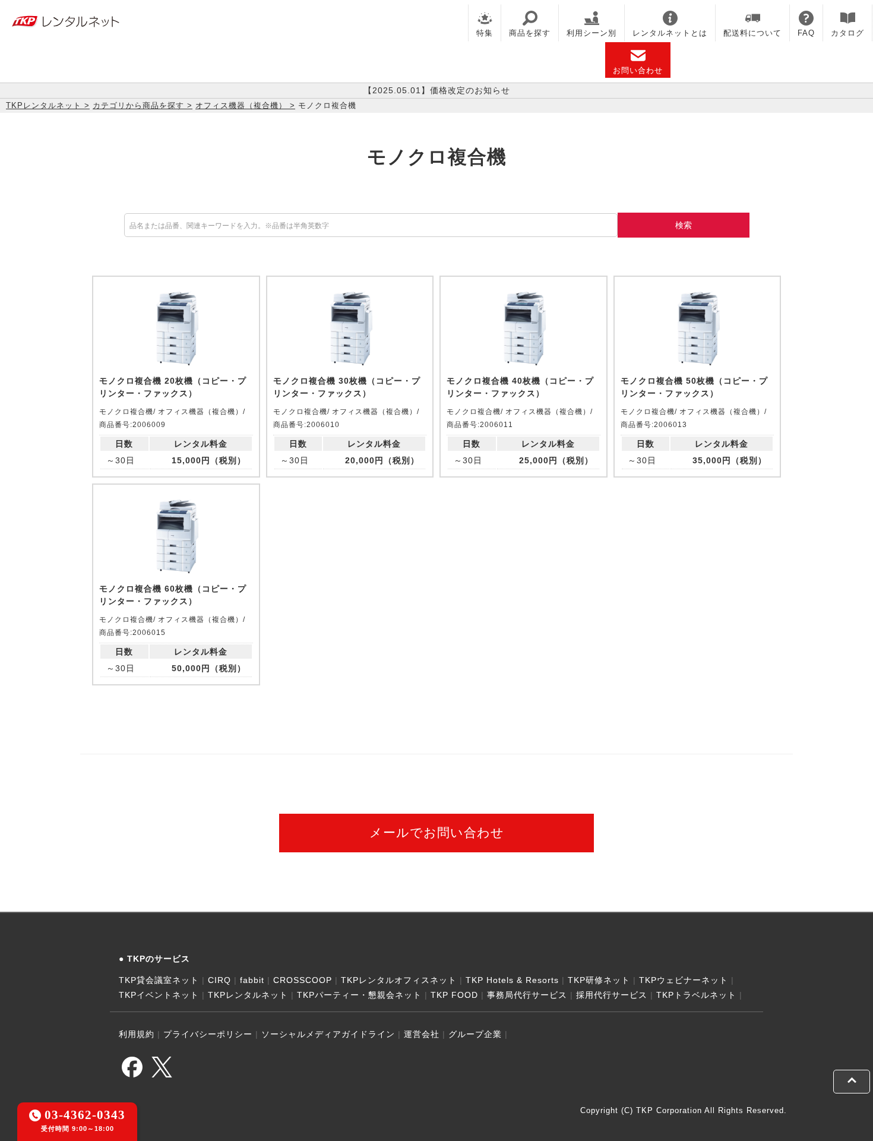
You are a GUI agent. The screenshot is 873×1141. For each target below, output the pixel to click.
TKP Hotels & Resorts (512, 980)
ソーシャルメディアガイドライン (328, 1034)
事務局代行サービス (527, 995)
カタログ (847, 33)
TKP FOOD (454, 995)
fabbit (252, 980)
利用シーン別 (591, 33)
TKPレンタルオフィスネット (399, 980)
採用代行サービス (611, 995)
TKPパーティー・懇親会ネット (359, 995)
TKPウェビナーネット (683, 980)
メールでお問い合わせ (436, 832)
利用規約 (136, 1034)
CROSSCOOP (302, 980)
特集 (484, 33)
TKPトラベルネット (696, 995)
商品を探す (530, 33)
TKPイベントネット (159, 995)
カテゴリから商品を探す (138, 105)
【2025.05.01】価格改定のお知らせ (436, 90)
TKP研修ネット (599, 980)
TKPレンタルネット (43, 105)
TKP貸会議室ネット (159, 980)
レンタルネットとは (669, 33)
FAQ (806, 33)
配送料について (752, 33)
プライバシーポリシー (207, 1034)
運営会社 (421, 1034)
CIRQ (219, 980)
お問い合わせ (638, 70)
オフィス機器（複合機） (241, 105)
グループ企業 (475, 1034)
